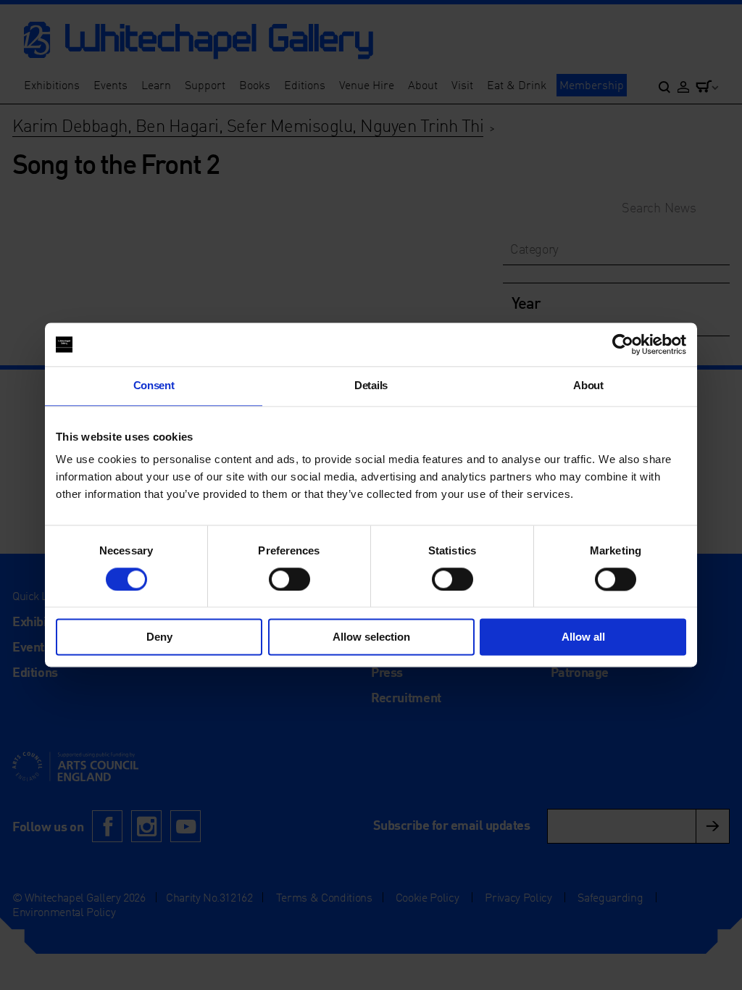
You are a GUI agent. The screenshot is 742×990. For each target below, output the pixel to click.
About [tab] (588, 385)
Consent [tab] (154, 385)
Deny (159, 637)
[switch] (289, 579)
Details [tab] (371, 385)
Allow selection (371, 637)
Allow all (583, 637)
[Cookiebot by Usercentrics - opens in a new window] (622, 344)
